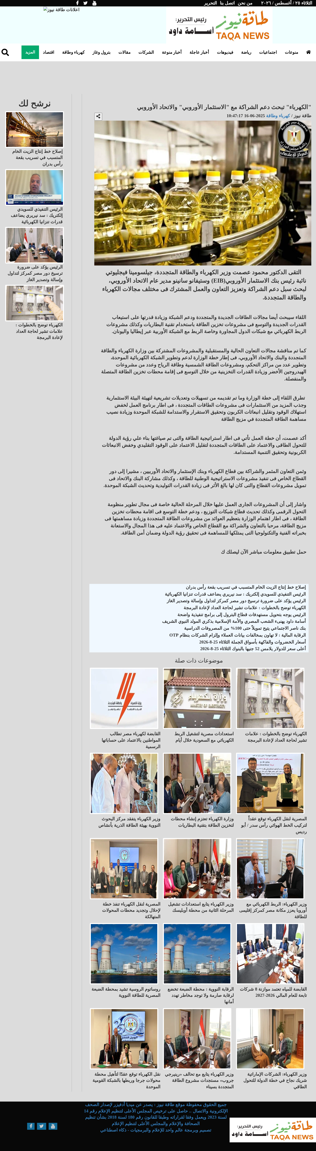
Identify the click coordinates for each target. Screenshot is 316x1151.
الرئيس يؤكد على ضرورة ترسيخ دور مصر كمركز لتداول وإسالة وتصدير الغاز (236, 600)
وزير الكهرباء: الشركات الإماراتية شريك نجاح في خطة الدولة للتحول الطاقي (275, 1080)
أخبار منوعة (172, 52)
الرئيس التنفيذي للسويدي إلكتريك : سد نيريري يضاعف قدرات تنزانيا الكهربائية (235, 594)
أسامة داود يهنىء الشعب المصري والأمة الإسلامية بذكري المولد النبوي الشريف (234, 621)
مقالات (124, 52)
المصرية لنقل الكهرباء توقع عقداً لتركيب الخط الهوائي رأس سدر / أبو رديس (274, 825)
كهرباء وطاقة (73, 52)
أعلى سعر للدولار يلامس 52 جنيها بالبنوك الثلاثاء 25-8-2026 (253, 648)
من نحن (245, 2)
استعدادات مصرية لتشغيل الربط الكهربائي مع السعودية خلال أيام (204, 737)
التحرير (210, 2)
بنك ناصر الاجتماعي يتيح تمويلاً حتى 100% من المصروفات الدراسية (245, 628)
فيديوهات (225, 52)
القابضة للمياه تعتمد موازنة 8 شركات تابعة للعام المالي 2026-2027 (273, 992)
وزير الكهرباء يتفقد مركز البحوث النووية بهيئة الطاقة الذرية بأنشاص (129, 822)
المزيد (30, 52)
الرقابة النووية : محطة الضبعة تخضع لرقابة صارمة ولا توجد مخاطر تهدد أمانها (201, 995)
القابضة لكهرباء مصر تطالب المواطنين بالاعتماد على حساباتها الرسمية (131, 740)
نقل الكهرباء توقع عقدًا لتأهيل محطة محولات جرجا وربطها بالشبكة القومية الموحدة (126, 1080)
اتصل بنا (227, 2)
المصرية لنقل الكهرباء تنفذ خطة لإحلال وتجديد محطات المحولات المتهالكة (131, 910)
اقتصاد (48, 52)
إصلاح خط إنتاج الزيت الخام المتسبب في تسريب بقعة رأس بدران (246, 587)
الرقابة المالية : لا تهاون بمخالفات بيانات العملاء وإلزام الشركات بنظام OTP (237, 635)
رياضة (246, 52)
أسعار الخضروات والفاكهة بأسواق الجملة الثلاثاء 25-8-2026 (252, 642)
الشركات (146, 52)
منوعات (291, 52)
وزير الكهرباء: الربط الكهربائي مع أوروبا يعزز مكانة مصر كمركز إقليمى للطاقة (273, 910)
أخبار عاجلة (199, 52)
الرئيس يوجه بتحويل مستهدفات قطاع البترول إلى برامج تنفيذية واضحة (242, 614)
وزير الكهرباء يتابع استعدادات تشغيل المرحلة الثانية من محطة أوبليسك (201, 907)
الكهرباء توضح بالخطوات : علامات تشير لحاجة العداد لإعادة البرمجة (245, 607)
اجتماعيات (268, 52)
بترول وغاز (102, 52)
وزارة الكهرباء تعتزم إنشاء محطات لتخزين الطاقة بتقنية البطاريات (202, 822)
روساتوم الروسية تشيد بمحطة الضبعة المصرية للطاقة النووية (126, 992)
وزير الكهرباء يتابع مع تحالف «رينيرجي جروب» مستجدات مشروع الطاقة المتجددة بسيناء (199, 1080)
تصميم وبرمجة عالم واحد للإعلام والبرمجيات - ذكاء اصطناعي (155, 1130)
